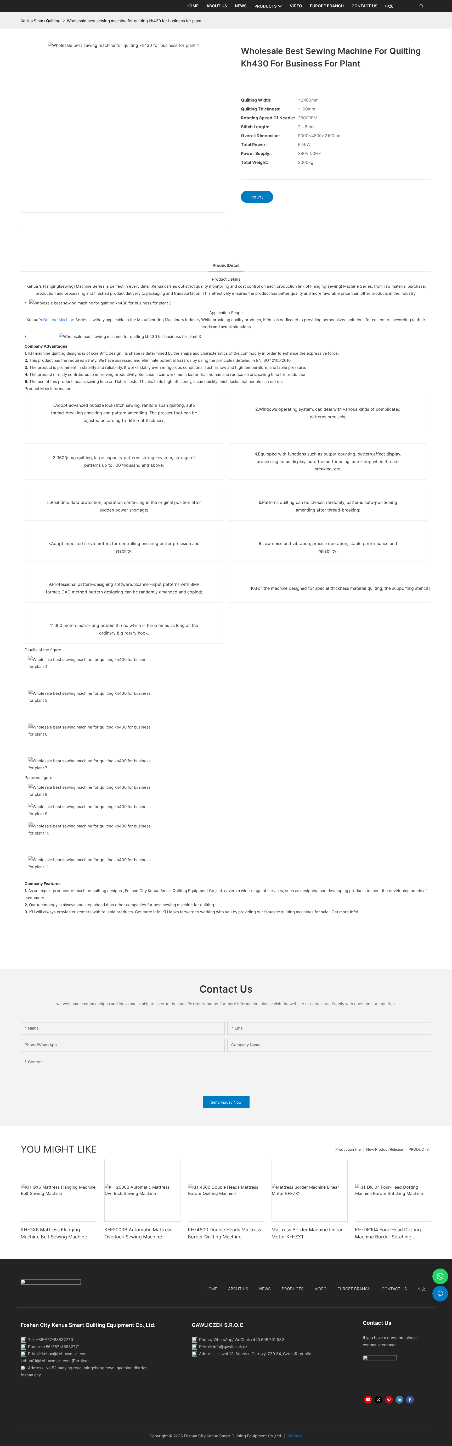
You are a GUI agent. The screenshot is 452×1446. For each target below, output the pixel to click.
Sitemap (295, 1435)
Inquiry (257, 196)
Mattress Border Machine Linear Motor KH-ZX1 (307, 1233)
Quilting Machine (58, 319)
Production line (348, 1149)
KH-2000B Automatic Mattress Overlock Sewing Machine (138, 1233)
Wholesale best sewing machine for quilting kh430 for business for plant (134, 20)
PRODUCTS (419, 1149)
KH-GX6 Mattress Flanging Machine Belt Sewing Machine (54, 1233)
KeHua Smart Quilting (40, 20)
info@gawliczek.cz (230, 1346)
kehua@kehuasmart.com (65, 1353)
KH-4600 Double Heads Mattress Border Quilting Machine (224, 1233)
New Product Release (384, 1149)
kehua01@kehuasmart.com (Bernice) (55, 1360)
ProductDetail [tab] (226, 265)
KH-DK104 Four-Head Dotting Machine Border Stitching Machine (388, 1233)
